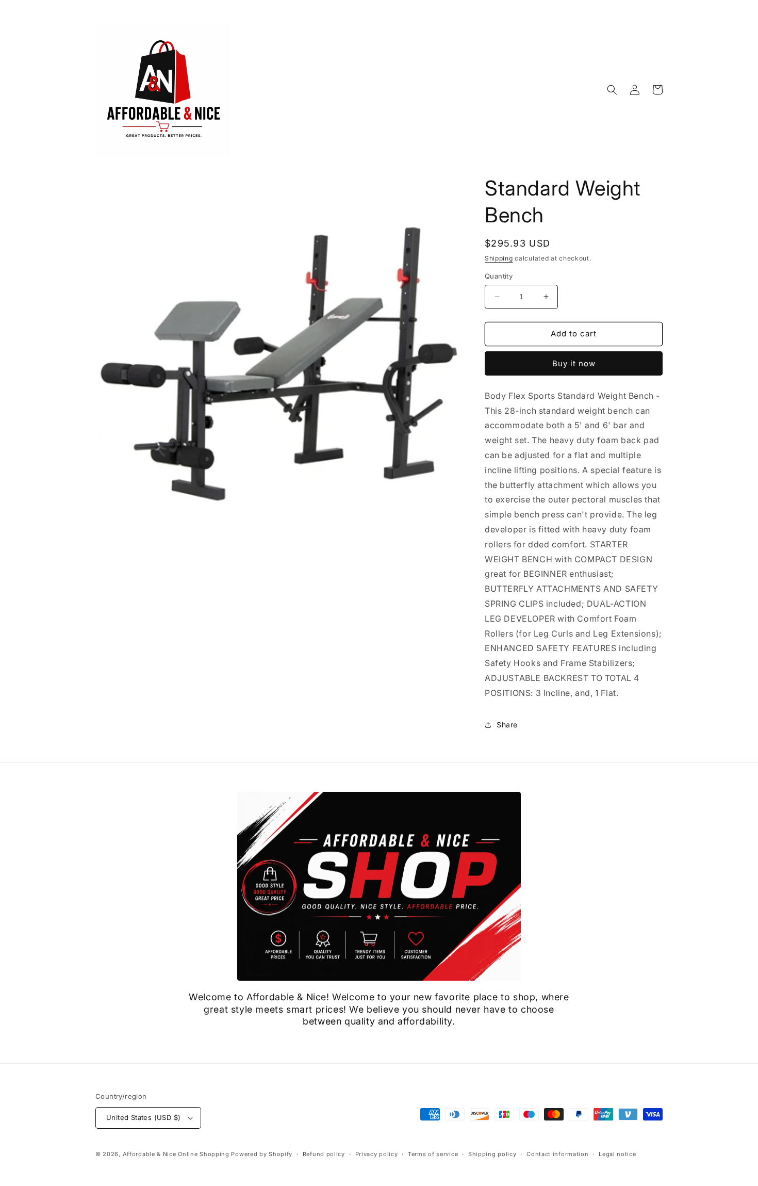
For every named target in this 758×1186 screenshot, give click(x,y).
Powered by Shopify (261, 1154)
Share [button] (507, 724)
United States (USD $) (143, 1117)
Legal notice (617, 1154)
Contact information (557, 1154)
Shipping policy (492, 1154)
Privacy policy (376, 1154)
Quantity (499, 276)
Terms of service (433, 1154)
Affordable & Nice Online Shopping (176, 1154)
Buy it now (574, 363)
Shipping (499, 258)
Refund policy (324, 1154)
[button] (612, 89)
